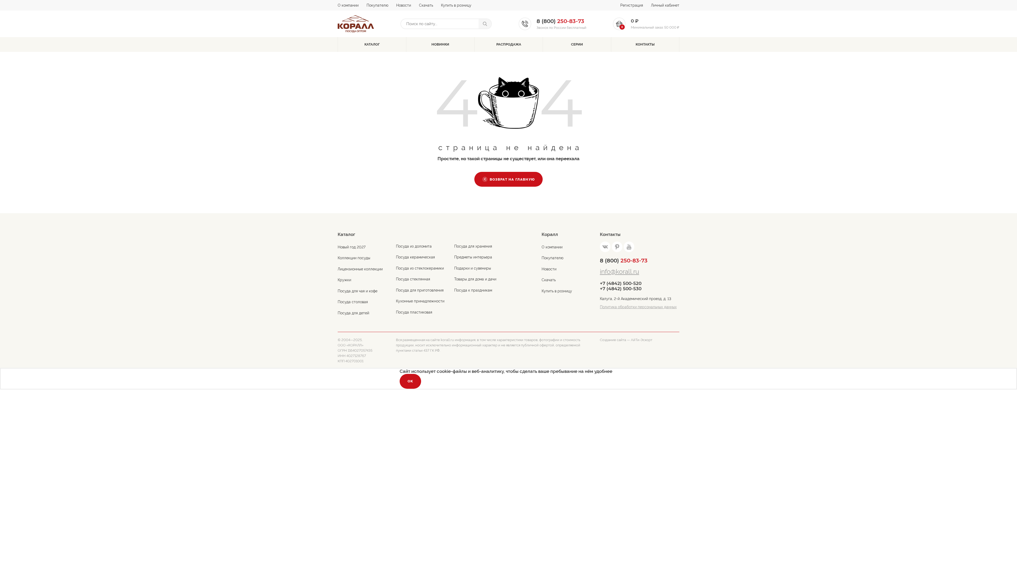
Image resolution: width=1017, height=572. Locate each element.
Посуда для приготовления (420, 290)
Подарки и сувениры (472, 268)
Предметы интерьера (473, 257)
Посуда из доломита (414, 246)
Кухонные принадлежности (420, 301)
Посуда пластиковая (414, 312)
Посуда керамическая (415, 257)
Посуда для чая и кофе (357, 291)
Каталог (372, 44)
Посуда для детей (353, 313)
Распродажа (508, 44)
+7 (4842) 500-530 (620, 288)
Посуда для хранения (473, 246)
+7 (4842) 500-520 (620, 283)
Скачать (426, 5)
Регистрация (631, 5)
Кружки (344, 280)
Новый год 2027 (351, 247)
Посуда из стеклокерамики (420, 268)
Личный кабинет (665, 5)
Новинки (440, 44)
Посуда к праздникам (473, 290)
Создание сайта (613, 340)
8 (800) (624, 260)
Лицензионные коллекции (360, 269)
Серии (577, 44)
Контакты (645, 44)
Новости (403, 5)
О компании (348, 5)
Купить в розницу (456, 5)
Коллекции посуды (354, 258)
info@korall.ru (619, 271)
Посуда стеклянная (413, 279)
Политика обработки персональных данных (638, 307)
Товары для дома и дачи (475, 279)
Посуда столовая (353, 302)
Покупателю (377, 5)
